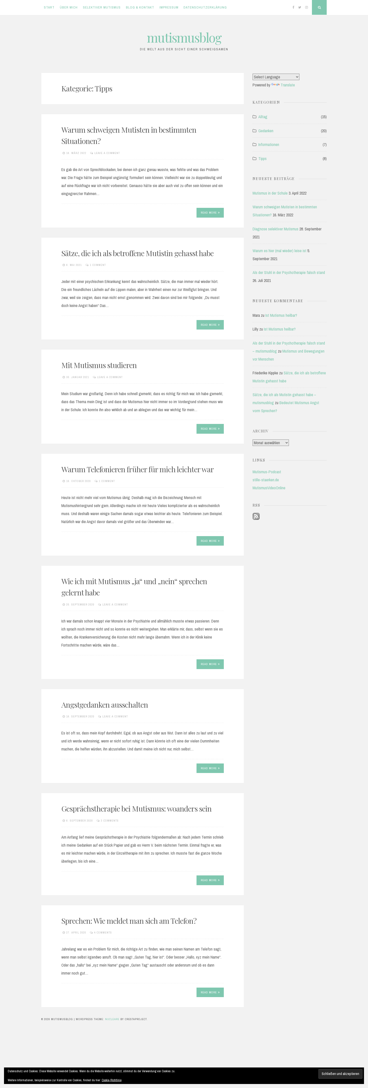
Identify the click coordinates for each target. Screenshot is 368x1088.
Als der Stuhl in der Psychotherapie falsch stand (289, 272)
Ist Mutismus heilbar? (281, 315)
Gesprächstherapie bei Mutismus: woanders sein (136, 809)
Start (49, 7)
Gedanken (265, 130)
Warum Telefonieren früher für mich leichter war (137, 469)
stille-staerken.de (266, 480)
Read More (209, 212)
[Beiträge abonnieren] (256, 518)
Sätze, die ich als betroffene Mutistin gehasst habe (137, 253)
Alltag (262, 116)
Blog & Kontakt (140, 7)
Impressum (168, 7)
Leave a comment (107, 153)
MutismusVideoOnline (269, 488)
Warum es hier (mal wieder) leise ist (279, 250)
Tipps (262, 158)
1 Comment (98, 265)
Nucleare (112, 1019)
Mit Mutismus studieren (99, 365)
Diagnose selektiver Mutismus (275, 229)
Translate (288, 85)
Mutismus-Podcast (267, 472)
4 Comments (103, 932)
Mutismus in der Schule (270, 193)
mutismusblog (184, 37)
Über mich (69, 7)
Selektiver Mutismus (102, 7)
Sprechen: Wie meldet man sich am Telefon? (129, 921)
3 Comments (110, 820)
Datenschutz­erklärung (205, 7)
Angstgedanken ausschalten (104, 705)
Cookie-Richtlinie (111, 1080)
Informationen (268, 144)
